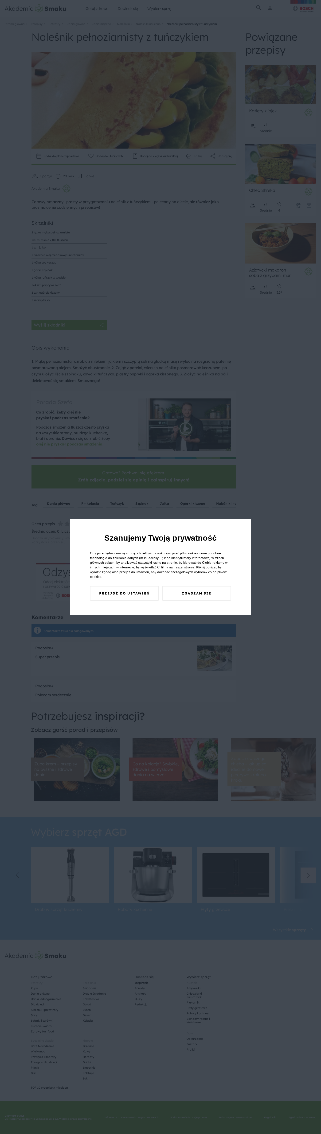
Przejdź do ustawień (124, 593)
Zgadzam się (196, 593)
